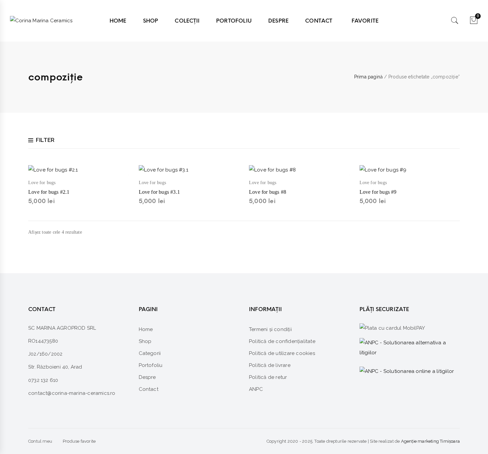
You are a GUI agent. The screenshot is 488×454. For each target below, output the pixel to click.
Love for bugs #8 (267, 192)
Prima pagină (368, 76)
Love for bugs (42, 182)
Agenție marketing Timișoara (430, 441)
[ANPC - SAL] (410, 348)
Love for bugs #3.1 (159, 192)
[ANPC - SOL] (407, 371)
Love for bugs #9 (378, 192)
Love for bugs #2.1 (49, 192)
